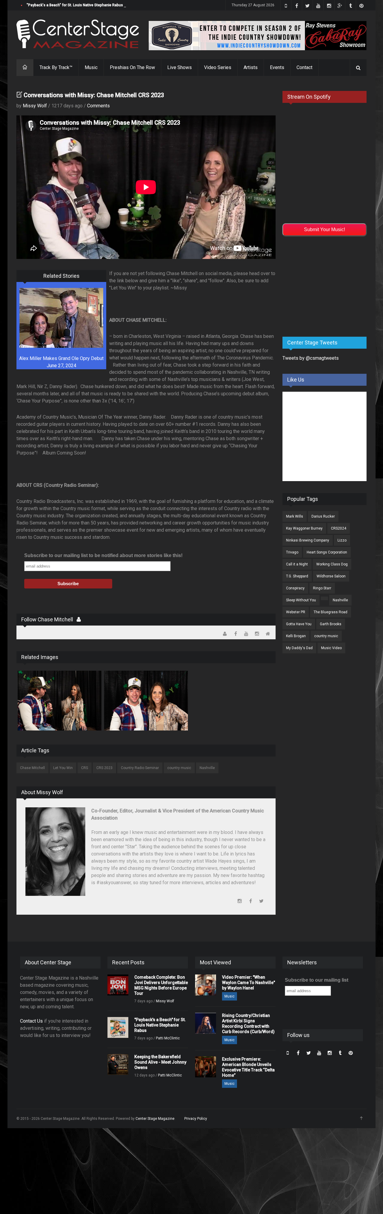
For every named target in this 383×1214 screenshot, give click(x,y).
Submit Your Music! (324, 229)
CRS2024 (338, 528)
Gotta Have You (298, 624)
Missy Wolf (35, 106)
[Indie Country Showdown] (258, 35)
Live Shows (179, 67)
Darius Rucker (323, 516)
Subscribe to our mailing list (316, 980)
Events (277, 67)
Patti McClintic (168, 1038)
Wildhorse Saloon (331, 576)
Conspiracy (295, 588)
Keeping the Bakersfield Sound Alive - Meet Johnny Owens (160, 1062)
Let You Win (63, 768)
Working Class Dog (332, 564)
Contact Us (31, 1021)
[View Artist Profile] (79, 619)
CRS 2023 (104, 768)
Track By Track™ (55, 67)
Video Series (217, 67)
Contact (304, 67)
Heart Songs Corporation (327, 552)
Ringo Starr (322, 588)
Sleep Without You (301, 600)
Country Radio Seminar (140, 768)
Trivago (292, 552)
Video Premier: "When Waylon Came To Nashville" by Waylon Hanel (248, 982)
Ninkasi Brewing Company (307, 540)
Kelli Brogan (296, 636)
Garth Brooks (330, 624)
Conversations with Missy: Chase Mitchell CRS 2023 (94, 95)
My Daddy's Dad (299, 648)
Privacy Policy (195, 1119)
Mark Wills (294, 516)
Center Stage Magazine (155, 1119)
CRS (84, 768)
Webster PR (295, 612)
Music (91, 67)
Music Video (331, 648)
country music (179, 768)
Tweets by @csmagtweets (310, 358)
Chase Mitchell (32, 768)
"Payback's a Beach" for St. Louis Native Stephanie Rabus (75, 5)
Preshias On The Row (132, 67)
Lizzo (342, 540)
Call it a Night (297, 564)
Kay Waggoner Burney (304, 528)
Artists (251, 67)
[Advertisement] (327, 285)
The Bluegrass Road (330, 612)
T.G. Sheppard (297, 576)
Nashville (207, 768)
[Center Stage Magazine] (77, 33)
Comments (98, 106)
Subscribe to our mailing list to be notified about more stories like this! (103, 555)
